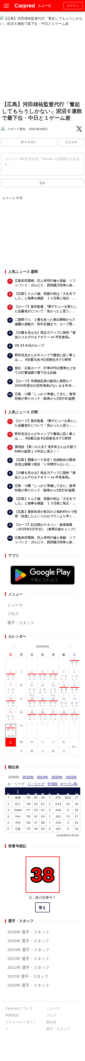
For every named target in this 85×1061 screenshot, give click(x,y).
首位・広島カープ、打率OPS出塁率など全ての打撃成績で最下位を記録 (45, 370)
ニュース (15, 605)
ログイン (73, 5)
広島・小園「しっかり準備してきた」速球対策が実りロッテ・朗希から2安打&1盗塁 (45, 396)
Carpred (25, 6)
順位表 (51, 1022)
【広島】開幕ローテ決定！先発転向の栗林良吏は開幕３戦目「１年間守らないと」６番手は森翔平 (45, 462)
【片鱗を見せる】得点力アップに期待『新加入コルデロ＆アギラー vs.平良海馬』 (45, 335)
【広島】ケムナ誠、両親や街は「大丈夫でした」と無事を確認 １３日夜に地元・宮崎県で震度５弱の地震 (45, 296)
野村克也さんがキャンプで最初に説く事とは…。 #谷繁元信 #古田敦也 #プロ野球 (45, 357)
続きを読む (28, 142)
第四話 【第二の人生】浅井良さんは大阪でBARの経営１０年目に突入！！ (45, 449)
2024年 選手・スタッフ (28, 949)
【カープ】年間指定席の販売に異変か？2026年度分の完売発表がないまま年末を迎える (45, 383)
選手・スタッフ (20, 622)
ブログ (13, 614)
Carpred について (19, 1008)
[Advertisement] (42, 236)
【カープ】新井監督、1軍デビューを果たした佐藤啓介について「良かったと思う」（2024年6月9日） (46, 309)
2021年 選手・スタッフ (28, 976)
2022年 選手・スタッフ (28, 967)
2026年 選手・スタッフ (28, 932)
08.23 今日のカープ (29, 345)
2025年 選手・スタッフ (28, 941)
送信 (42, 183)
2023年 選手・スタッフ (28, 958)
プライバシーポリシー (20, 1025)
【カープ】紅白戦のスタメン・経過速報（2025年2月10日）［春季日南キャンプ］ (46, 527)
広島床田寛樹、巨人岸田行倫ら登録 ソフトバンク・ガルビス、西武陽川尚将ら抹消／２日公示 (45, 283)
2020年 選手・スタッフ (28, 985)
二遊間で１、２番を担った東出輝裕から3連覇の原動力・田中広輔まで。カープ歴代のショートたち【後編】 (45, 322)
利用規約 (12, 1015)
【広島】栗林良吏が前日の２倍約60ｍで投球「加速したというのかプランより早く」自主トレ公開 (46, 514)
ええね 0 (71, 142)
